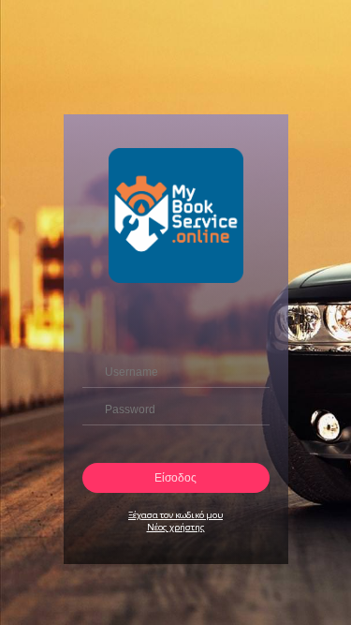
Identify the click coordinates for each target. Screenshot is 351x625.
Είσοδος (175, 477)
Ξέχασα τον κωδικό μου (175, 515)
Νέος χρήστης (176, 527)
